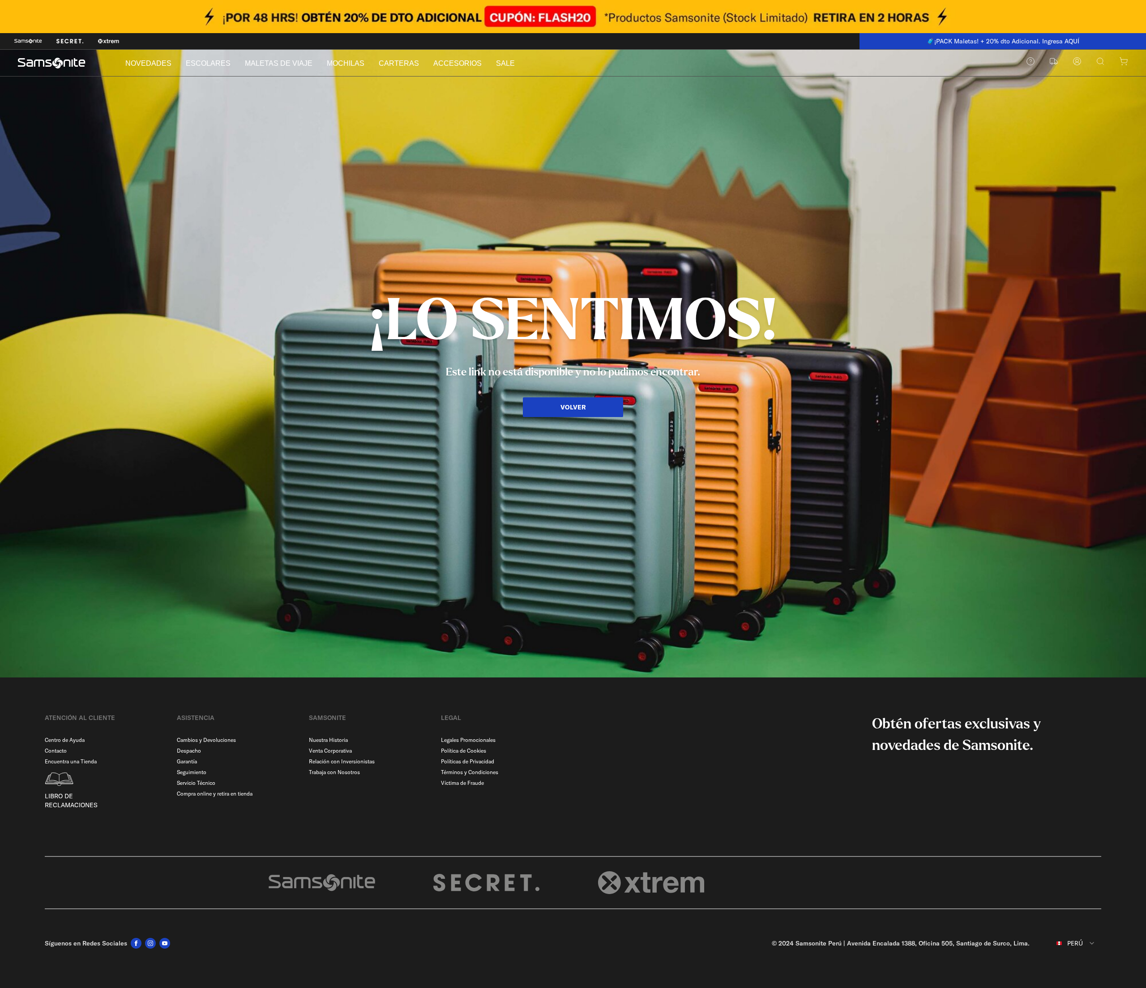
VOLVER (573, 407)
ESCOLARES (208, 63)
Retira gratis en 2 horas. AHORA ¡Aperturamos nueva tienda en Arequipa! (1007, 41)
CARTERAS (399, 63)
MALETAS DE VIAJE (278, 63)
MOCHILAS (345, 63)
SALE (505, 63)
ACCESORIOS (457, 63)
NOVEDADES (148, 63)
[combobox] (1069, 943)
